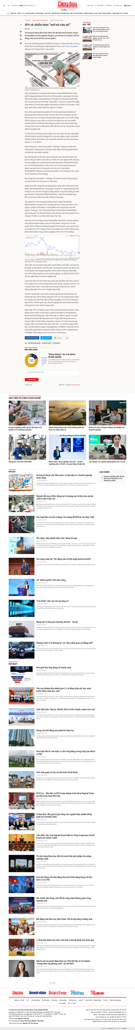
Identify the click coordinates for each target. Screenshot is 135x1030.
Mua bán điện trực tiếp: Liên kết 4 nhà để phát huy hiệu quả (66, 940)
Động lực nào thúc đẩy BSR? (20, 462)
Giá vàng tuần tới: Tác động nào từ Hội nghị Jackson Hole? (63, 559)
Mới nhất (15, 5)
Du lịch (96, 13)
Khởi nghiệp (55, 13)
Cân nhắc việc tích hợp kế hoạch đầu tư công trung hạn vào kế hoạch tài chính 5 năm (65, 836)
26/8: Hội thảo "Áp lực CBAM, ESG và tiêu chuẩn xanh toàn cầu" (65, 709)
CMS (111, 1028)
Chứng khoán (43, 181)
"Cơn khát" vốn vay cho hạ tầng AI (52, 601)
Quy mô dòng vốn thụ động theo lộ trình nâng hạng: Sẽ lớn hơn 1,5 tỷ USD (64, 878)
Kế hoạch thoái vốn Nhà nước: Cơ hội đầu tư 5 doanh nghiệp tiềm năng (64, 476)
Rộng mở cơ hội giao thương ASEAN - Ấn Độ (57, 622)
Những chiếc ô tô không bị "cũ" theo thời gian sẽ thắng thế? (64, 643)
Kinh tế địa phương (105, 13)
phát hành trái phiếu (69, 46)
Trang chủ (28, 20)
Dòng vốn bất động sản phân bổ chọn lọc (55, 730)
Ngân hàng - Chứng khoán (84, 13)
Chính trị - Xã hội (15, 13)
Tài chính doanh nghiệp (56, 20)
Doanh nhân (39, 13)
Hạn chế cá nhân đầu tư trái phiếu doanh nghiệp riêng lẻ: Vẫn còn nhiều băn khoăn (101, 29)
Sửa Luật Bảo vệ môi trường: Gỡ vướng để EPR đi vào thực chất (65, 517)
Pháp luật (47, 13)
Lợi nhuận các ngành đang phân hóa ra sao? (107, 462)
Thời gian (68, 385)
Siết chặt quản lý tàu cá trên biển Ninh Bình (57, 772)
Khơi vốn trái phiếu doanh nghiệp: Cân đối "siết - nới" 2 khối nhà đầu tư (101, 38)
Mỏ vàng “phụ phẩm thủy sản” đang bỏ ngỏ (56, 538)
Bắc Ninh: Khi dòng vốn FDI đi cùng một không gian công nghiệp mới (63, 899)
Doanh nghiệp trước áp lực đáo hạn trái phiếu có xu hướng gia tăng (25, 428)
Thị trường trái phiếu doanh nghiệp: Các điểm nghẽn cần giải (101, 46)
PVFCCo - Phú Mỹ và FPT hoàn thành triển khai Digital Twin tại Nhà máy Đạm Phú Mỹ (65, 794)
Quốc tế (72, 13)
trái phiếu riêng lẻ (46, 343)
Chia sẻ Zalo (46, 338)
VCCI (23, 13)
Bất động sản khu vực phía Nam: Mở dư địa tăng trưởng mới (64, 919)
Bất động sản (64, 13)
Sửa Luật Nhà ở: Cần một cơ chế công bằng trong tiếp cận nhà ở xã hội (65, 752)
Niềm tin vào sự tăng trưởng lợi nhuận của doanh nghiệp (107, 428)
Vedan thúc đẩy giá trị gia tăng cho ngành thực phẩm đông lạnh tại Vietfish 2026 (64, 815)
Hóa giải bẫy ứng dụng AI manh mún (53, 667)
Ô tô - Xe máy (124, 13)
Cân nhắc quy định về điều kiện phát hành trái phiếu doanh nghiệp (100, 55)
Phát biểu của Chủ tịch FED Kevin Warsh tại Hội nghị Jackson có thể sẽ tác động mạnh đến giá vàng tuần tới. (65, 565)
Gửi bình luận (31, 379)
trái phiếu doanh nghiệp (34, 343)
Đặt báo (110, 5)
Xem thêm (52, 983)
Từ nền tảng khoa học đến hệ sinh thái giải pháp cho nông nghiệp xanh (63, 857)
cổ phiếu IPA (56, 343)
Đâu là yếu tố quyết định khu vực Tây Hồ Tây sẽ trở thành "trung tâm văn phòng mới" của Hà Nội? (63, 962)
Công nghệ (115, 13)
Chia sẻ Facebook (33, 338)
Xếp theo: (62, 385)
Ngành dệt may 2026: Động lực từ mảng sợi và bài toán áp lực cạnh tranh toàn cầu (64, 497)
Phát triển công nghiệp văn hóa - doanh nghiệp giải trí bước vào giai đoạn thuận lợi (67, 463)
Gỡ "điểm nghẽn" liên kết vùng (51, 580)
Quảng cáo (119, 5)
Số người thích (76, 385)
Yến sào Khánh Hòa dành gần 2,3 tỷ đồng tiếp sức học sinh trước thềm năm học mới (63, 689)
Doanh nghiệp (30, 13)
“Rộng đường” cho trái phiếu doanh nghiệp (61, 355)
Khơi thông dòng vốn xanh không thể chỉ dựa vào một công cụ (66, 428)
